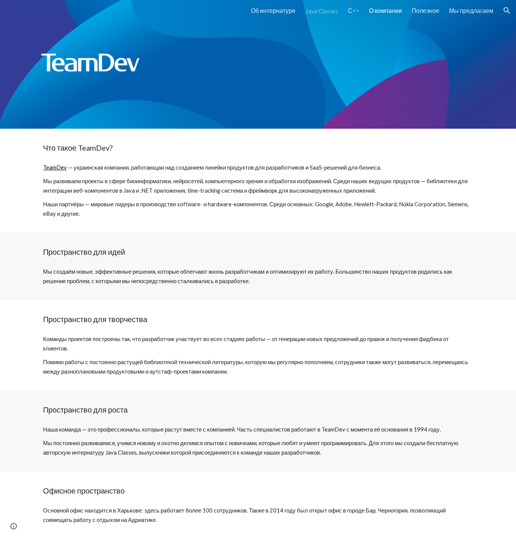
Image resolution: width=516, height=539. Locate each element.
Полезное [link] (425, 10)
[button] (507, 11)
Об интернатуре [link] (273, 10)
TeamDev (55, 167)
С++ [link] (353, 10)
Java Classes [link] (321, 10)
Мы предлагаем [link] (471, 10)
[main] (258, 148)
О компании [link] (385, 10)
